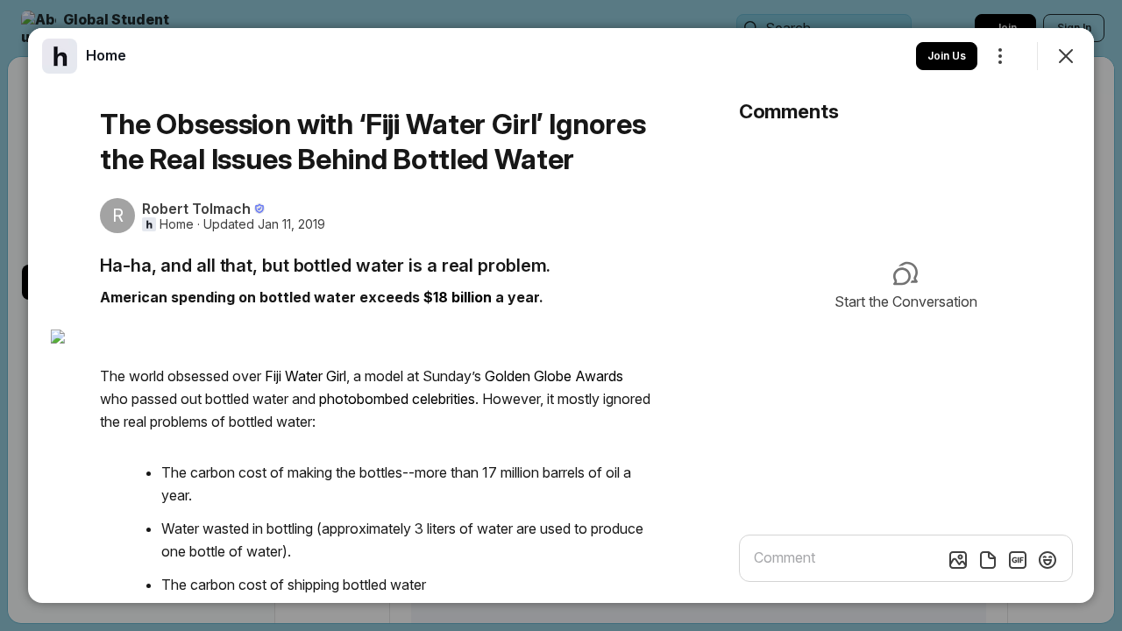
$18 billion (457, 297)
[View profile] (59, 56)
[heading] (106, 55)
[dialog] (561, 315)
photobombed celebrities (397, 399)
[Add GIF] (1018, 560)
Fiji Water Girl (305, 376)
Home (177, 224)
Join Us (946, 55)
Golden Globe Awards (554, 376)
